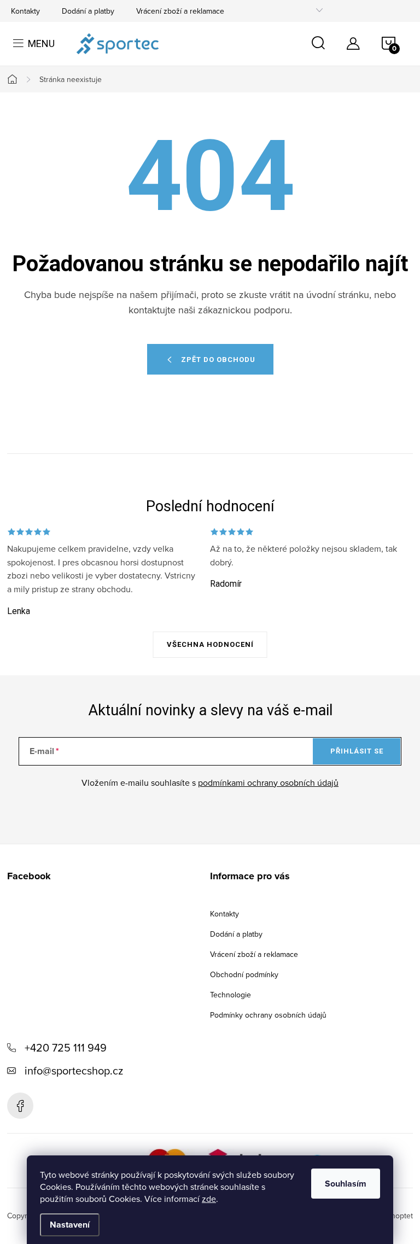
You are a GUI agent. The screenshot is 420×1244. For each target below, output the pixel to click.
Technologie (230, 994)
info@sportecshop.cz (74, 1070)
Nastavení (70, 1224)
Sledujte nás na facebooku (20, 1106)
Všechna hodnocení (210, 644)
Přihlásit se (356, 751)
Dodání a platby (88, 10)
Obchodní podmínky (244, 974)
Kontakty (25, 10)
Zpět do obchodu (218, 359)
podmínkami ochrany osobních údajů (268, 782)
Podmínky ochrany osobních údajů (268, 1014)
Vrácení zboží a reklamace (180, 10)
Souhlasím (345, 1183)
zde (209, 1199)
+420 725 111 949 (66, 1047)
